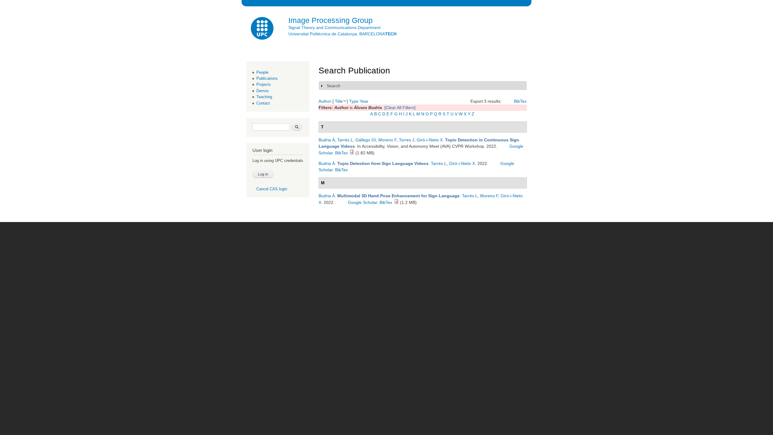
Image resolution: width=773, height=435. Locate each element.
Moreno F (387, 139)
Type (353, 101)
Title (339, 101)
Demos (262, 91)
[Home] (263, 29)
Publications (267, 78)
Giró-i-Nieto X (430, 139)
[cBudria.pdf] (351, 152)
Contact (263, 103)
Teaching (264, 97)
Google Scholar (362, 202)
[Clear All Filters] (399, 107)
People (262, 72)
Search (333, 85)
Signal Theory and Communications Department (334, 27)
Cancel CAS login (271, 189)
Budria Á (327, 139)
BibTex (520, 101)
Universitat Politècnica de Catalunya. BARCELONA (342, 33)
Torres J (406, 139)
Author (325, 101)
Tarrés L (345, 139)
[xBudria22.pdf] (396, 202)
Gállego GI (365, 139)
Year (364, 101)
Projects (263, 84)
